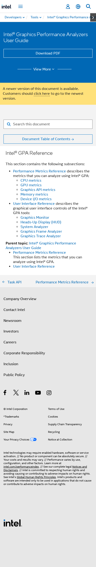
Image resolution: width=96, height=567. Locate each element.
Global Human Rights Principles (36, 477)
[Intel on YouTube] (38, 393)
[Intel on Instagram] (49, 393)
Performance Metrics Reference (39, 171)
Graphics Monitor (35, 217)
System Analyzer (34, 227)
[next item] (93, 17)
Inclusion (10, 364)
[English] (78, 6)
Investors (11, 331)
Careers (9, 342)
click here (42, 93)
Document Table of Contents (46, 139)
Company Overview (19, 299)
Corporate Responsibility (24, 353)
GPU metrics (31, 185)
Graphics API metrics (38, 189)
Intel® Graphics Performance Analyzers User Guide (41, 245)
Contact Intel (14, 309)
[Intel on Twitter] (16, 393)
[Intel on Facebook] (5, 393)
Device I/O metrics (36, 199)
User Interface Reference (34, 203)
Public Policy (14, 375)
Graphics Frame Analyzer (41, 231)
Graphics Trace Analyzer (41, 236)
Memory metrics (34, 194)
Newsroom (12, 320)
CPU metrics (31, 180)
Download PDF (48, 53)
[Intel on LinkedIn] (27, 393)
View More (42, 69)
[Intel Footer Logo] (12, 522)
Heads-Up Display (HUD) (41, 222)
